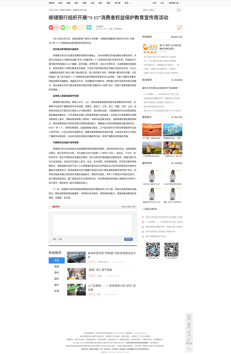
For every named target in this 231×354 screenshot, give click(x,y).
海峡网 (51, 3)
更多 (126, 3)
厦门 (70, 179)
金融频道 (76, 10)
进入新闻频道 (176, 80)
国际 (108, 3)
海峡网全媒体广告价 (96, 349)
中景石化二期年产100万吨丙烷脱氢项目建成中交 (152, 184)
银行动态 (83, 10)
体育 (56, 291)
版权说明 (84, 349)
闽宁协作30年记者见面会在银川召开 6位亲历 (162, 111)
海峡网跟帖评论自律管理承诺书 (138, 349)
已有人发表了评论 (128, 207)
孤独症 (99, 276)
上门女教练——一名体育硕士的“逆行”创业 (161, 94)
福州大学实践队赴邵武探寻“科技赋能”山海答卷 (164, 217)
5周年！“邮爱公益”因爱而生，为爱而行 (160, 69)
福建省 (101, 123)
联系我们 (107, 349)
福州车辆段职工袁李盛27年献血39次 (159, 102)
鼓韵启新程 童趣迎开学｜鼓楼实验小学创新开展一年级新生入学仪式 (165, 227)
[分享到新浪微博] (54, 27)
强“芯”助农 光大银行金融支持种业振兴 (170, 47)
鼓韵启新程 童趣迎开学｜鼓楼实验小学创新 (162, 98)
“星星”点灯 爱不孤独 (100, 269)
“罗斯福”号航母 (102, 262)
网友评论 (56, 207)
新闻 (60, 3)
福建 (68, 3)
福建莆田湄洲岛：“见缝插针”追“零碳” (172, 138)
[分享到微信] (65, 27)
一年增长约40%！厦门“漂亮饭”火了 (173, 156)
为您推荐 (99, 27)
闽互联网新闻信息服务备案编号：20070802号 (142, 343)
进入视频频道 (176, 163)
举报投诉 (122, 349)
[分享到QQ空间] (79, 27)
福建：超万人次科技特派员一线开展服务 (172, 202)
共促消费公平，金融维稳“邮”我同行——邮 (161, 65)
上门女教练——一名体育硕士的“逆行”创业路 (164, 222)
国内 (100, 3)
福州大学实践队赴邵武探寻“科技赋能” (160, 88)
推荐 (56, 260)
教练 (98, 294)
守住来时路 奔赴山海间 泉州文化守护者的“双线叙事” (151, 156)
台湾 (92, 3)
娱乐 (56, 285)
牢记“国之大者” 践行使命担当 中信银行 (160, 57)
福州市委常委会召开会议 (154, 107)
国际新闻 (92, 262)
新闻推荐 (55, 253)
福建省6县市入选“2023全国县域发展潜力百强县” (151, 202)
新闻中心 (69, 10)
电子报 (117, 3)
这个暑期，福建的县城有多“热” (152, 138)
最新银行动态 (176, 37)
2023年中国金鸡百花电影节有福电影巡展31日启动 (172, 184)
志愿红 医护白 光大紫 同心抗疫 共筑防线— (162, 73)
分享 (89, 27)
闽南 (84, 3)
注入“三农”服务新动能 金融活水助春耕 (160, 61)
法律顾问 (115, 349)
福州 (76, 3)
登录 (54, 239)
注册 (162, 3)
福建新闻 (92, 276)
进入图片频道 (176, 117)
